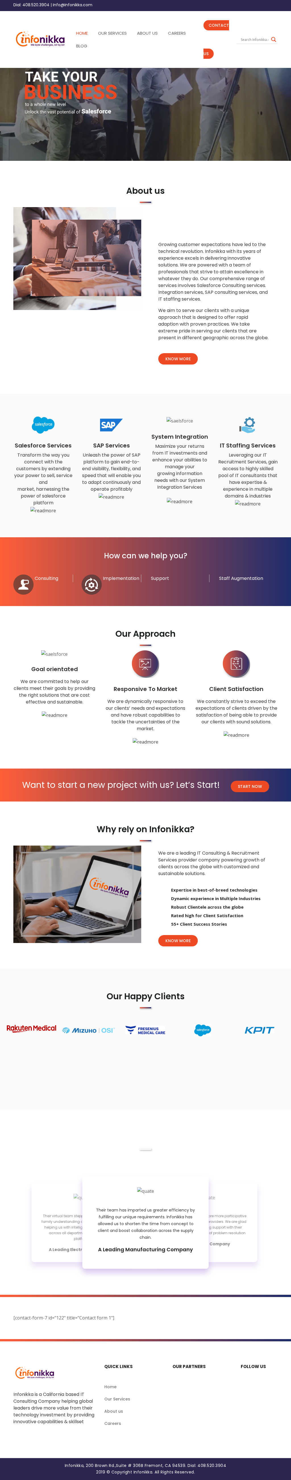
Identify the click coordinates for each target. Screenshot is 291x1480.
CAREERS (177, 33)
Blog (81, 46)
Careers (112, 1423)
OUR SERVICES (112, 33)
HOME (82, 33)
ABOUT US (147, 33)
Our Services (117, 1399)
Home (110, 1387)
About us (113, 1411)
